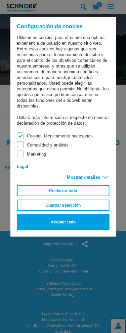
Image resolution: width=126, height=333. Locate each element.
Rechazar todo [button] (63, 191)
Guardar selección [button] (63, 205)
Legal (22, 166)
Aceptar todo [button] (63, 222)
